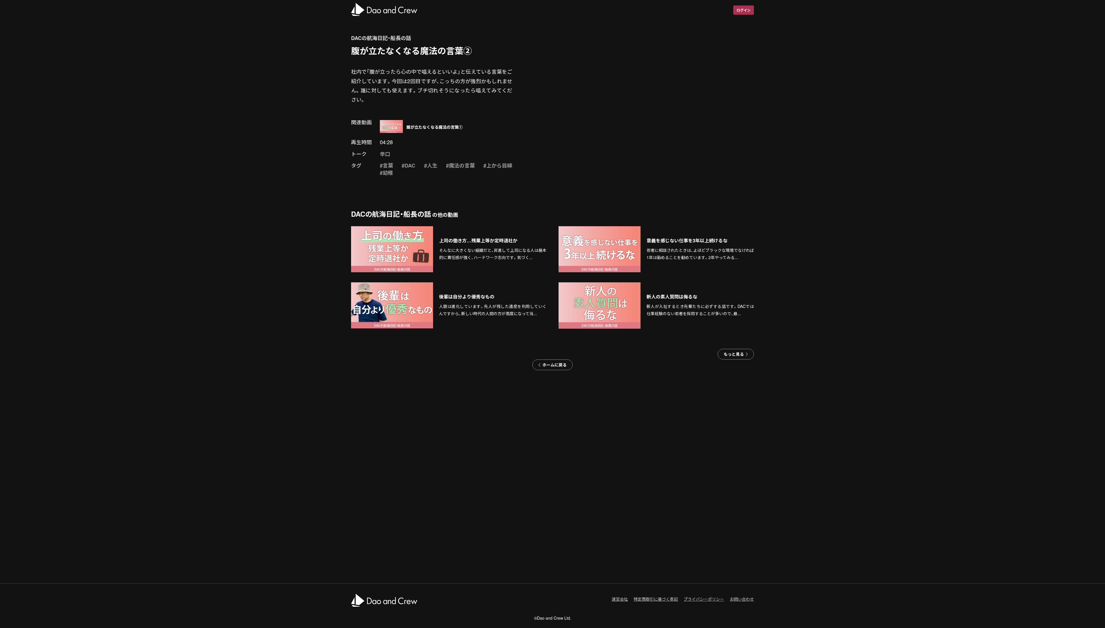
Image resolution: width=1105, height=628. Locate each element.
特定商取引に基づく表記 (656, 599)
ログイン (743, 10)
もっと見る (734, 354)
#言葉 (386, 165)
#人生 (430, 165)
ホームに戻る (554, 365)
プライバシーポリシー (704, 599)
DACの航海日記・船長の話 (381, 38)
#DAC (408, 165)
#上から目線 (497, 165)
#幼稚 (386, 172)
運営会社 (620, 599)
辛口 (385, 154)
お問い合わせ (742, 599)
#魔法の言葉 (460, 165)
